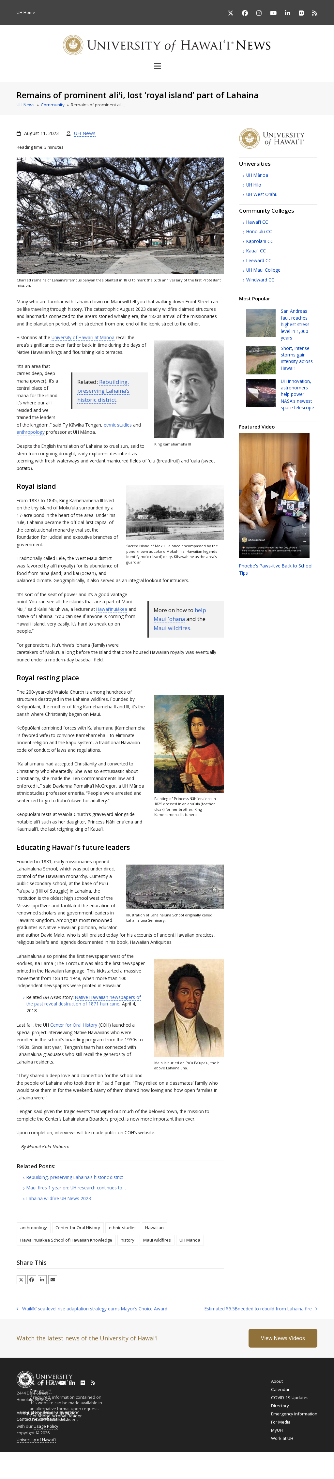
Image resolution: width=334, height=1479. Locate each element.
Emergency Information (294, 1414)
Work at (282, 1438)
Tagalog (178, 1462)
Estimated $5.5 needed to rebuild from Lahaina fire (258, 1309)
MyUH (277, 1430)
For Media (281, 1422)
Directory (280, 1406)
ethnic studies (118, 425)
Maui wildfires (172, 628)
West (262, 194)
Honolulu (259, 231)
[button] (167, 66)
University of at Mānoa (83, 337)
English (7, 1462)
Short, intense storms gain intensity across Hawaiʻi (297, 358)
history (127, 1240)
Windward (260, 280)
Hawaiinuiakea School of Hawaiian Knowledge (66, 1240)
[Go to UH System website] (278, 147)
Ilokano (160, 1462)
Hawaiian (154, 1227)
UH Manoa (189, 1240)
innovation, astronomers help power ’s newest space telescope (297, 394)
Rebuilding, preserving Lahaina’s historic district (103, 390)
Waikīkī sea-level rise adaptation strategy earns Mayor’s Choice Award (92, 1309)
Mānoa (257, 175)
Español (301, 1462)
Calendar (280, 1389)
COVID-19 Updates (290, 1397)
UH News (85, 133)
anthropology (31, 432)
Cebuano (198, 1462)
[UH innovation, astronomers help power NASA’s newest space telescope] (261, 392)
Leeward (258, 260)
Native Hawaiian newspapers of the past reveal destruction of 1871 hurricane (83, 1000)
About (277, 1381)
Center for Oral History (73, 1025)
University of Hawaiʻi (36, 1439)
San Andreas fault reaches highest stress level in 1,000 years (295, 324)
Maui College (263, 270)
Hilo (253, 185)
